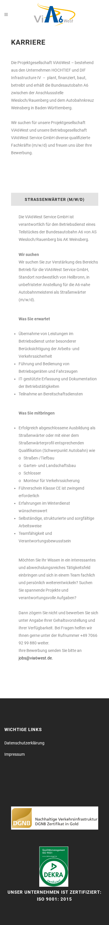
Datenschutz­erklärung (24, 743)
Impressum (14, 754)
